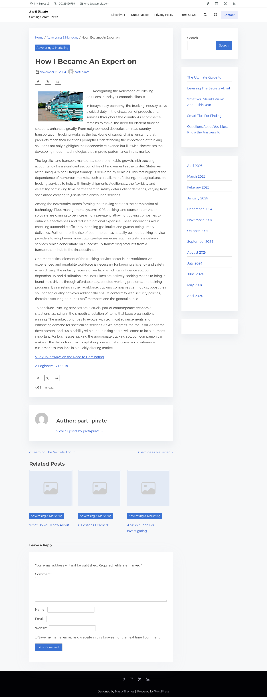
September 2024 (200, 241)
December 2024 (199, 209)
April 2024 (195, 296)
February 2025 (198, 187)
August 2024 (197, 252)
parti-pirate (81, 72)
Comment (43, 574)
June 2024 (195, 274)
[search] (205, 15)
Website (41, 628)
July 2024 (194, 263)
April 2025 (195, 166)
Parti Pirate (38, 11)
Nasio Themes (125, 691)
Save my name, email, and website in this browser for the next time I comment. (99, 637)
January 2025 (197, 198)
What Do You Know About (49, 525)
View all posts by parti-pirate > (79, 431)
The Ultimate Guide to (204, 77)
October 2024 (197, 231)
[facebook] (207, 4)
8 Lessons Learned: (93, 525)
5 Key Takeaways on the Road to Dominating (69, 357)
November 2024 (199, 220)
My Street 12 (41, 3)
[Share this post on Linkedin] (58, 82)
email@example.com (96, 3)
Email (40, 619)
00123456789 (66, 3)
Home (39, 37)
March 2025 (196, 176)
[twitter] (225, 4)
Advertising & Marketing (62, 37)
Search (192, 38)
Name (40, 609)
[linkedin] (234, 4)
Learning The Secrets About (208, 88)
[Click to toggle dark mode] (215, 14)
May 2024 (194, 285)
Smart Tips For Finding (204, 116)
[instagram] (216, 4)
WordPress (161, 691)
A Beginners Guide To (51, 366)
